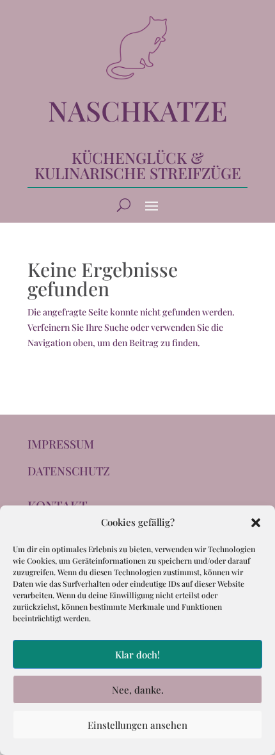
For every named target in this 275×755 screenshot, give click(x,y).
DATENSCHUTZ (69, 471)
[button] (255, 522)
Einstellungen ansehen (137, 725)
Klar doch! (137, 654)
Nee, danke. (138, 689)
